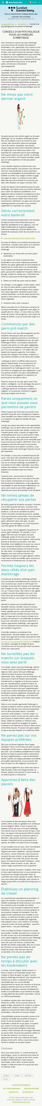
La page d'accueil (7, 24)
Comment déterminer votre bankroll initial (19, 238)
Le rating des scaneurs (21, 1085)
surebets (6, 1075)
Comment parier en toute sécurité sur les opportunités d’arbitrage (20, 640)
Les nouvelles (27, 1092)
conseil (17, 1075)
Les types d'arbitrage (11, 1089)
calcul (5, 1079)
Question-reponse (31, 1089)
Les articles (22, 24)
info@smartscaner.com (21, 1102)
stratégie (28, 1075)
